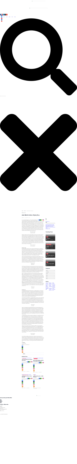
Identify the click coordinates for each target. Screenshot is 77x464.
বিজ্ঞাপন (1, 400)
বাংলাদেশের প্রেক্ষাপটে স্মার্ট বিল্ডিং (50, 263)
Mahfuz (23, 217)
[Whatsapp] (41, 220)
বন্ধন (0, 399)
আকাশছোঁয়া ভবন (48, 238)
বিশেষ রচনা (35, 358)
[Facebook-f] (1, 14)
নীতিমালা (1, 401)
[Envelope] (7, 14)
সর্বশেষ (36, 358)
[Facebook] (39, 220)
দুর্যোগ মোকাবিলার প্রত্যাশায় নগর (50, 255)
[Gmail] (42, 220)
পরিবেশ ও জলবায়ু (50, 244)
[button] (50, 218)
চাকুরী (0, 402)
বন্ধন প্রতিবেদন (24, 371)
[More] (22, 352)
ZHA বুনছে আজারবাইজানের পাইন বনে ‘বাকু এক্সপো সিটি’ (50, 225)
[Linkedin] (4, 14)
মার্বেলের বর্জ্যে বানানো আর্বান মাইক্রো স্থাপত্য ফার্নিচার (50, 224)
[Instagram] (5, 14)
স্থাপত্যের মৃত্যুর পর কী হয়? (48, 228)
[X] (40, 220)
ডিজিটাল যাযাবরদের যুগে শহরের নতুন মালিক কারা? (49, 226)
